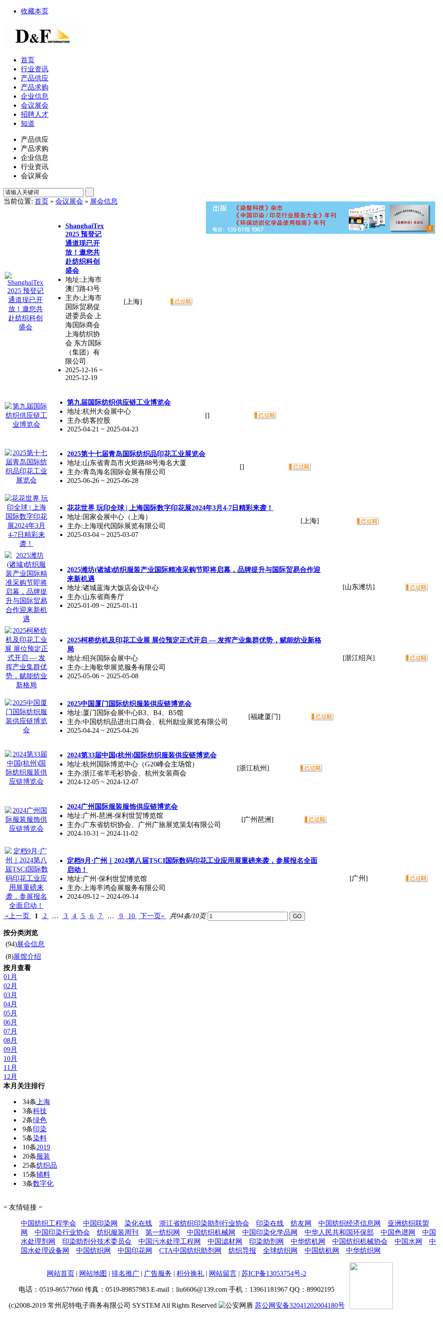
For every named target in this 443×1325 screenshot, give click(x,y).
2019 (43, 1147)
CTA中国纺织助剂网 (190, 1250)
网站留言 (223, 1273)
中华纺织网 (363, 1250)
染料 (40, 1138)
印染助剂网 (266, 1241)
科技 (40, 1110)
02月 (10, 986)
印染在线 (270, 1223)
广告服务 (158, 1273)
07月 (10, 1031)
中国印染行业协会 (62, 1232)
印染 (40, 1129)
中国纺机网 (322, 1250)
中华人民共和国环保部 (339, 1232)
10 (131, 916)
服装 (43, 1156)
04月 (10, 1004)
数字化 (43, 1183)
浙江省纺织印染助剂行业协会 (204, 1223)
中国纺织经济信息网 (349, 1223)
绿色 (40, 1120)
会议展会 (69, 201)
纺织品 (46, 1165)
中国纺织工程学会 (48, 1223)
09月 (10, 1049)
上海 (43, 1101)
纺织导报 (242, 1250)
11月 (10, 1067)
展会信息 (104, 201)
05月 (10, 1013)
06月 (10, 1022)
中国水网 (408, 1241)
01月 (10, 976)
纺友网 (301, 1223)
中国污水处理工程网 (169, 1241)
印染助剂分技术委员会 (97, 1241)
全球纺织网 (280, 1250)
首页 (41, 201)
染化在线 (138, 1223)
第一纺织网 (162, 1232)
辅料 (43, 1174)
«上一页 (17, 916)
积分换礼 (190, 1273)
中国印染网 (100, 1223)
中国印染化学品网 (270, 1232)
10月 (10, 1058)
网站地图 (93, 1273)
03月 (10, 995)
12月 (10, 1076)
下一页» (152, 916)
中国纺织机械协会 (360, 1241)
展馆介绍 (27, 956)
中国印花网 (135, 1250)
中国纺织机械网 (211, 1232)
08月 (10, 1040)
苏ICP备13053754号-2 (273, 1273)
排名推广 (125, 1273)
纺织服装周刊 (117, 1232)
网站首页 (60, 1273)
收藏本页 (34, 11)
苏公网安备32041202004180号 (300, 1305)
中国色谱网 (398, 1232)
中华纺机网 (308, 1241)
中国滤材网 (225, 1241)
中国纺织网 (93, 1250)
